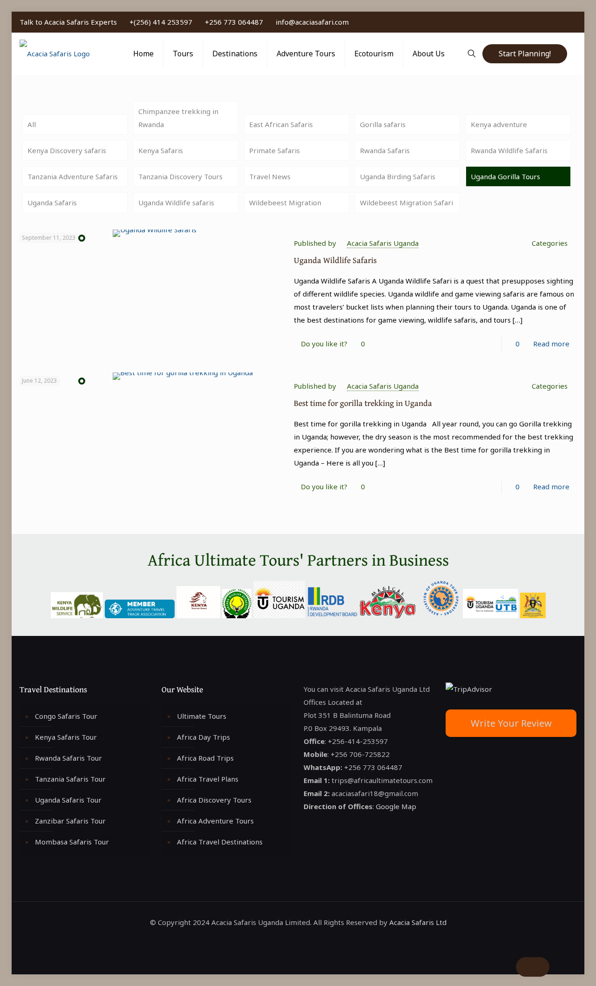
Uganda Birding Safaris (397, 176)
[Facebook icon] (533, 22)
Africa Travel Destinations (220, 841)
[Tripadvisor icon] (572, 22)
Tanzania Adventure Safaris (72, 176)
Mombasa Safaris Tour (72, 841)
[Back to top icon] (532, 967)
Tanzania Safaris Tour (70, 778)
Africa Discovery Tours (214, 799)
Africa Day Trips (203, 737)
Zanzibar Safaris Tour (70, 820)
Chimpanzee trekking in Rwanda (178, 118)
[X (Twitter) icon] (543, 22)
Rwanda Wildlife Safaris (509, 150)
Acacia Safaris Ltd (418, 922)
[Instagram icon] (563, 22)
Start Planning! (525, 53)
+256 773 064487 (234, 22)
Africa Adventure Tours (215, 820)
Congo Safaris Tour (66, 716)
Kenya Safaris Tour (66, 737)
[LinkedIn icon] (553, 22)
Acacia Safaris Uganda (383, 243)
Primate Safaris (274, 150)
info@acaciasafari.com (312, 22)
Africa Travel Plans (207, 778)
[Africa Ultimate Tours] (55, 53)
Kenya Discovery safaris (66, 150)
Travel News (270, 176)
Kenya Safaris (160, 150)
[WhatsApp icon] (524, 22)
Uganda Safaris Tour (68, 799)
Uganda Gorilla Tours (505, 176)
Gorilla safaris (383, 124)
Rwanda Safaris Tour (68, 758)
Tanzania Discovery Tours (180, 176)
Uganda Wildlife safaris (176, 202)
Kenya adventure (499, 124)
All (31, 124)
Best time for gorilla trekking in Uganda (363, 403)
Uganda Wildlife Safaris (335, 260)
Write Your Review (511, 723)
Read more (551, 343)
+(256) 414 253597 (160, 22)
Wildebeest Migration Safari (406, 202)
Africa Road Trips (205, 758)
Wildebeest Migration (285, 202)
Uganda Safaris (52, 202)
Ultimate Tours (201, 716)
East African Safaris (281, 124)
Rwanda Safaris (385, 150)
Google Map (396, 806)
